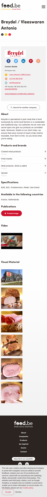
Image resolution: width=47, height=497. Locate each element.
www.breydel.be (11, 89)
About (23, 432)
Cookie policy (28, 488)
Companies (23, 436)
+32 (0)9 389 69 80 (16, 78)
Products (23, 440)
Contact (23, 451)
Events (23, 447)
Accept (8, 492)
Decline (18, 492)
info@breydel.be (15, 83)
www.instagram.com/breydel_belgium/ (19, 94)
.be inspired (23, 444)
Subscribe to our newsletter (23, 459)
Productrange (12, 213)
